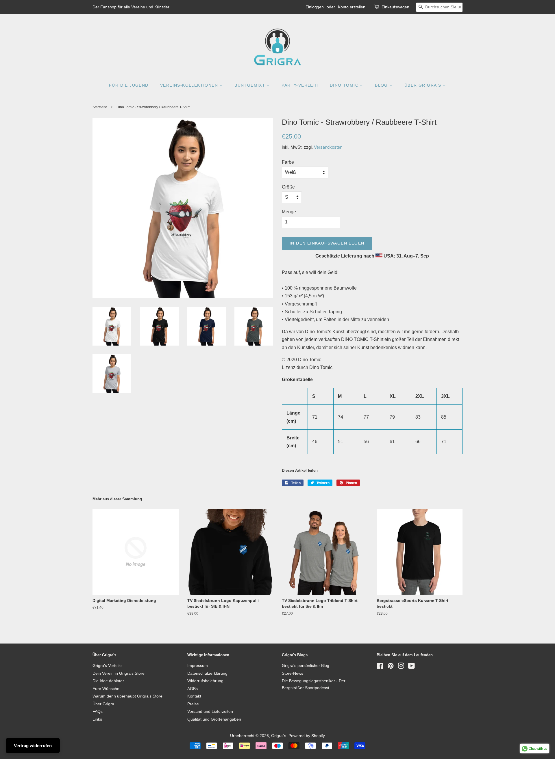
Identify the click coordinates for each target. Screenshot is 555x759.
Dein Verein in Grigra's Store (118, 673)
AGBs (192, 689)
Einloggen (315, 7)
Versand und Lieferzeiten (210, 711)
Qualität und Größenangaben (214, 719)
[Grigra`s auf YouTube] (411, 667)
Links (97, 719)
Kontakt (194, 696)
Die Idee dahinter (108, 681)
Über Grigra (103, 704)
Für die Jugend (129, 85)
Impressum (197, 665)
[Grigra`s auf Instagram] (401, 667)
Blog (382, 85)
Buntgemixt (250, 85)
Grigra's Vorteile (107, 665)
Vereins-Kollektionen (189, 85)
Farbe (288, 162)
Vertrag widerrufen (33, 745)
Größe (288, 186)
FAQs (97, 711)
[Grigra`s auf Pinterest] (390, 667)
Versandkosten (328, 147)
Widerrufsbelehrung (205, 681)
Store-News (292, 673)
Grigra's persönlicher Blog (305, 665)
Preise (193, 704)
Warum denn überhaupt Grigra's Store (127, 696)
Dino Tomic (345, 85)
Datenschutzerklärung (207, 673)
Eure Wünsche (105, 689)
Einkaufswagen (395, 7)
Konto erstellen (351, 7)
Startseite (99, 107)
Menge (289, 211)
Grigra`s (278, 736)
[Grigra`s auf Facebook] (380, 667)
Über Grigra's (423, 85)
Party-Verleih (300, 85)
